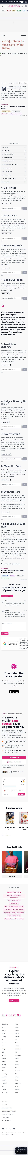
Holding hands (5, 575)
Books (13, 10)
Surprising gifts (20, 575)
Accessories (5, 1024)
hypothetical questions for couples (13, 320)
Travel (16, 1086)
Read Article (15, 877)
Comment (5, 633)
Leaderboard (6, 794)
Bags (3, 1027)
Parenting (4, 1074)
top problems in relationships (14, 919)
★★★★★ (23, 35)
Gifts (3, 1052)
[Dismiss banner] (25, 639)
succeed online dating (14, 892)
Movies (4, 1067)
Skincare (4, 1080)
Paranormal (18, 1070)
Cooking (4, 1036)
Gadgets (4, 1049)
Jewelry (17, 1058)
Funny (24, 10)
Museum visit (5, 114)
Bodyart (17, 1030)
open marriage (14, 903)
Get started (21, 794)
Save (22, 83)
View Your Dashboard (15, 762)
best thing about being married (14, 906)
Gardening (18, 1049)
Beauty (3, 1030)
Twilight (4, 1089)
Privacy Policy (5, 1117)
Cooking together (5, 578)
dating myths (7, 909)
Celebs (17, 1033)
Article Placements (7, 1108)
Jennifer (5, 83)
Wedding (17, 1089)
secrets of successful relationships (14, 912)
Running (4, 1077)
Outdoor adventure (16, 111)
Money (17, 1064)
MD (17, 83)
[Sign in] (26, 6)
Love (16, 1061)
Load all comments (7, 596)
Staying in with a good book (15, 114)
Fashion (9, 10)
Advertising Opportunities (8, 1111)
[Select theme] (22, 6)
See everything (6, 835)
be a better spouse (18, 909)
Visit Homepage (14, 1001)
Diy (16, 1039)
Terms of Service (6, 1120)
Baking (17, 1027)
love (3, 35)
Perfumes (17, 1074)
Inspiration (18, 1055)
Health (3, 1055)
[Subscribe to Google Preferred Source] (10, 643)
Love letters (12, 575)
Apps (16, 1024)
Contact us (4, 1102)
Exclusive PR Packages (7, 1114)
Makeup (3, 10)
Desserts (19, 10)
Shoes (16, 1077)
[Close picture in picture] (16, 1148)
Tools (16, 1092)
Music (16, 1067)
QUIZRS (25, 115)
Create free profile (14, 757)
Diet (3, 1039)
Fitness (17, 1043)
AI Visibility (5, 1105)
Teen (3, 1086)
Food (3, 1046)
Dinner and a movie (6, 111)
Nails (3, 1070)
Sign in (8, 767)
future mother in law (14, 916)
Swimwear (18, 1083)
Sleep (16, 1080)
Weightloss (5, 1092)
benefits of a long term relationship (14, 896)
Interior (4, 1058)
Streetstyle (4, 1083)
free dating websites (14, 900)
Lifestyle (4, 1061)
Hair (16, 1052)
